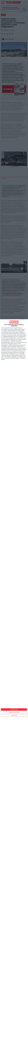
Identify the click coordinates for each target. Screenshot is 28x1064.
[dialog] (14, 691)
